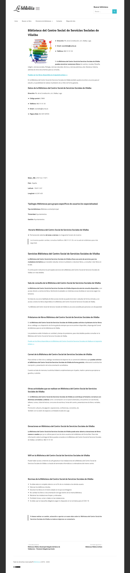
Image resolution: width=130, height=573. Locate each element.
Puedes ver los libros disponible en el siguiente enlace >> (48, 75)
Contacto (59, 21)
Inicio (16, 21)
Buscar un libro (26, 21)
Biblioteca (37, 562)
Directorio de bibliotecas (43, 21)
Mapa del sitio (70, 21)
